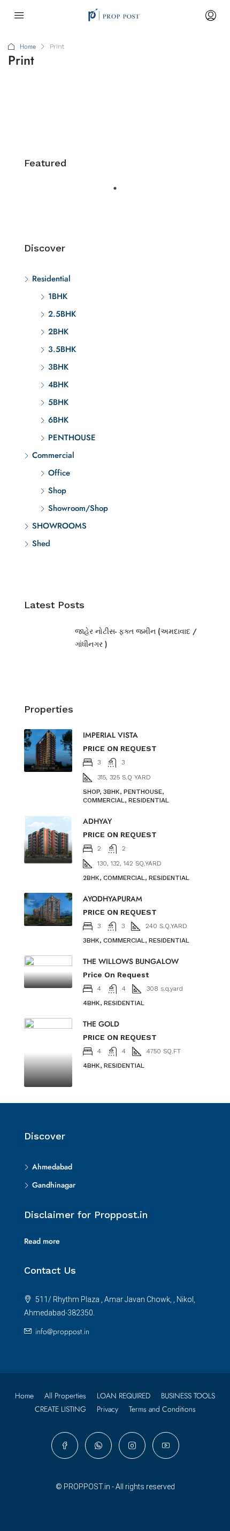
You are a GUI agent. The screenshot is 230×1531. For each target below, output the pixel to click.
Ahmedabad (52, 1166)
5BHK (58, 402)
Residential (51, 279)
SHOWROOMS (59, 526)
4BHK (58, 385)
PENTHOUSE (72, 437)
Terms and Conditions (162, 1409)
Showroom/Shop (78, 508)
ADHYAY (97, 821)
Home (28, 46)
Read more (42, 1241)
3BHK (58, 367)
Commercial (53, 455)
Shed (41, 543)
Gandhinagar (53, 1185)
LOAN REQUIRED (123, 1395)
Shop (57, 490)
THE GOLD (101, 1024)
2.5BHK (62, 314)
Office (59, 473)
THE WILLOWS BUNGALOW (131, 961)
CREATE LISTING (60, 1409)
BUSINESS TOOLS (188, 1395)
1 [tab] (120, 192)
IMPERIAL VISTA (110, 735)
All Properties (65, 1395)
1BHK (57, 296)
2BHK (58, 332)
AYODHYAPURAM (112, 898)
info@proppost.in (62, 1331)
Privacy (107, 1409)
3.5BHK (62, 349)
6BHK (58, 420)
